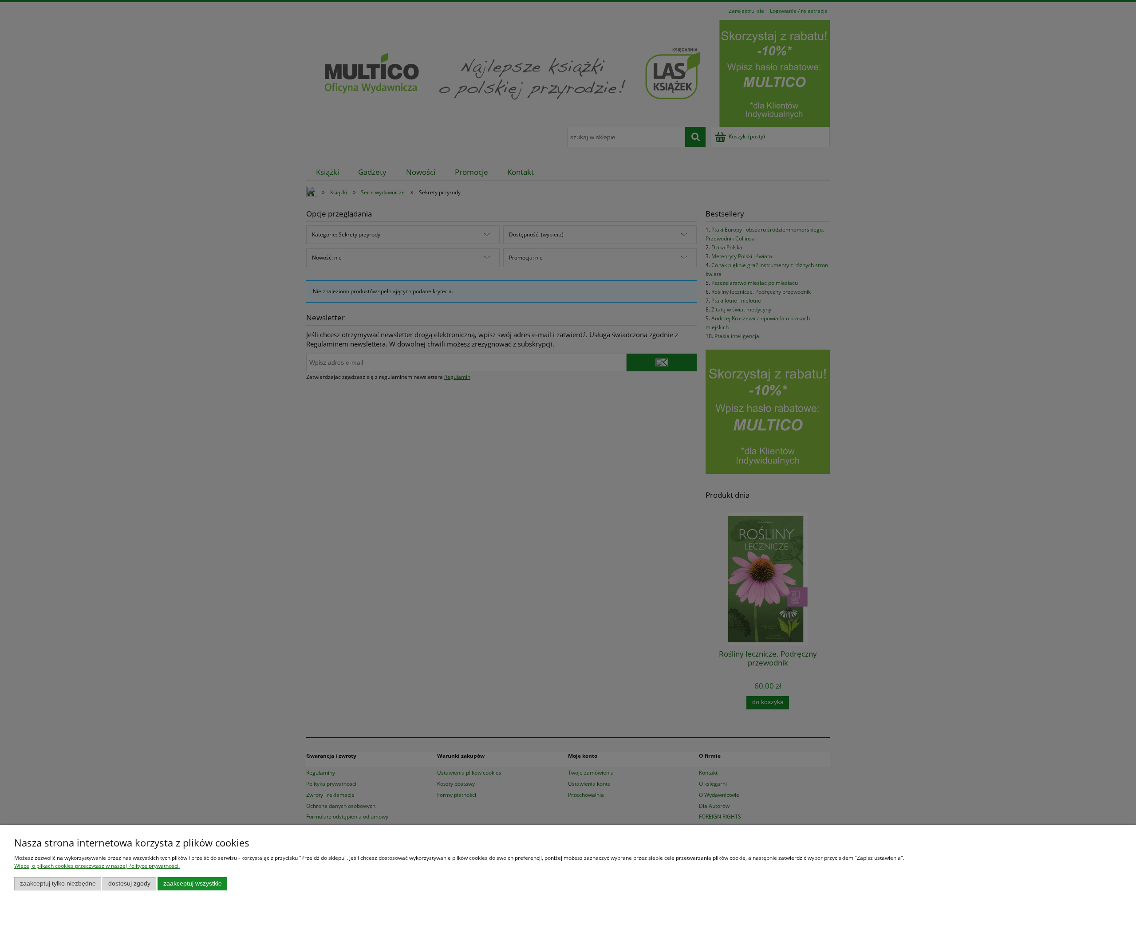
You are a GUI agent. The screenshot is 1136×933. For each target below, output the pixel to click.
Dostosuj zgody (129, 883)
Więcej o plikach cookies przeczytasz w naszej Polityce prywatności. (97, 866)
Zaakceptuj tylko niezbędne (58, 883)
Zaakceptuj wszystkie (192, 883)
